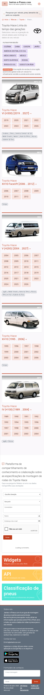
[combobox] (22, 502)
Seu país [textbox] (7, 501)
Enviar (36, 681)
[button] (22, 13)
